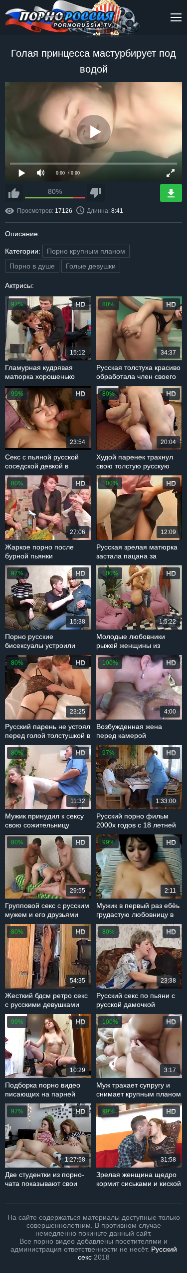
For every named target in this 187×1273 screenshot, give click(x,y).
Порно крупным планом (86, 251)
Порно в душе (32, 266)
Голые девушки (91, 266)
